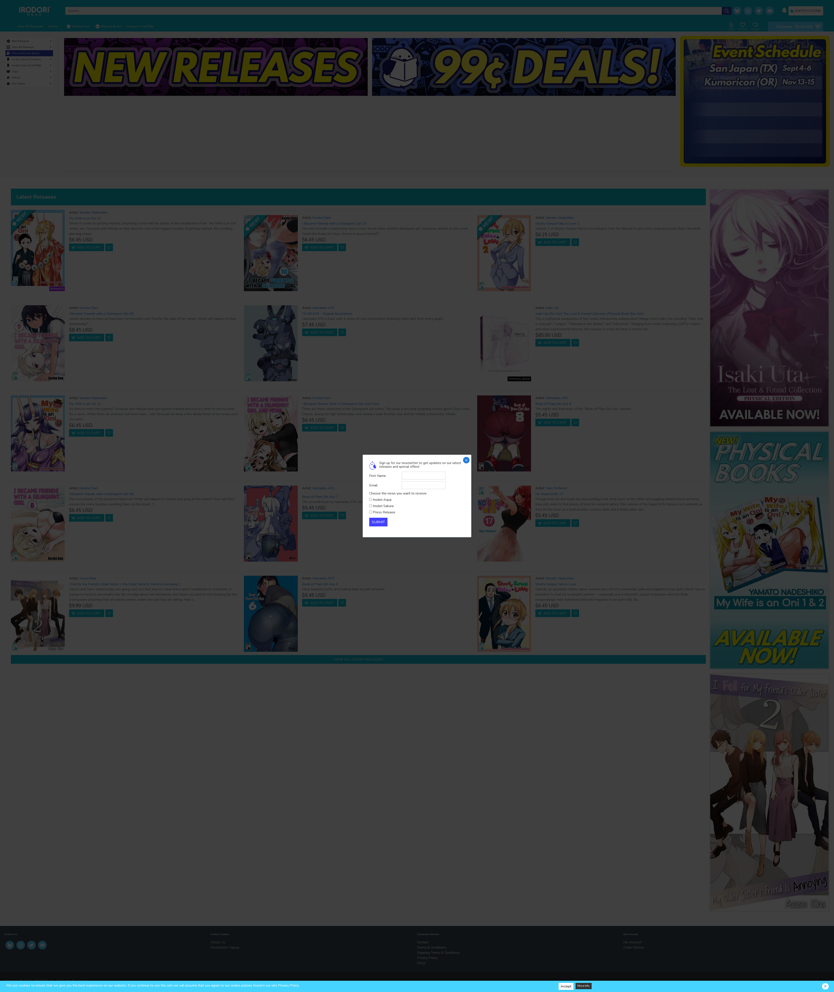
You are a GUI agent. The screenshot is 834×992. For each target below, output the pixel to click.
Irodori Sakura (383, 506)
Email (373, 485)
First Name (377, 475)
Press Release (384, 512)
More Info (584, 986)
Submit (378, 522)
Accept (566, 986)
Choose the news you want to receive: (398, 493)
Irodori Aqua (382, 499)
